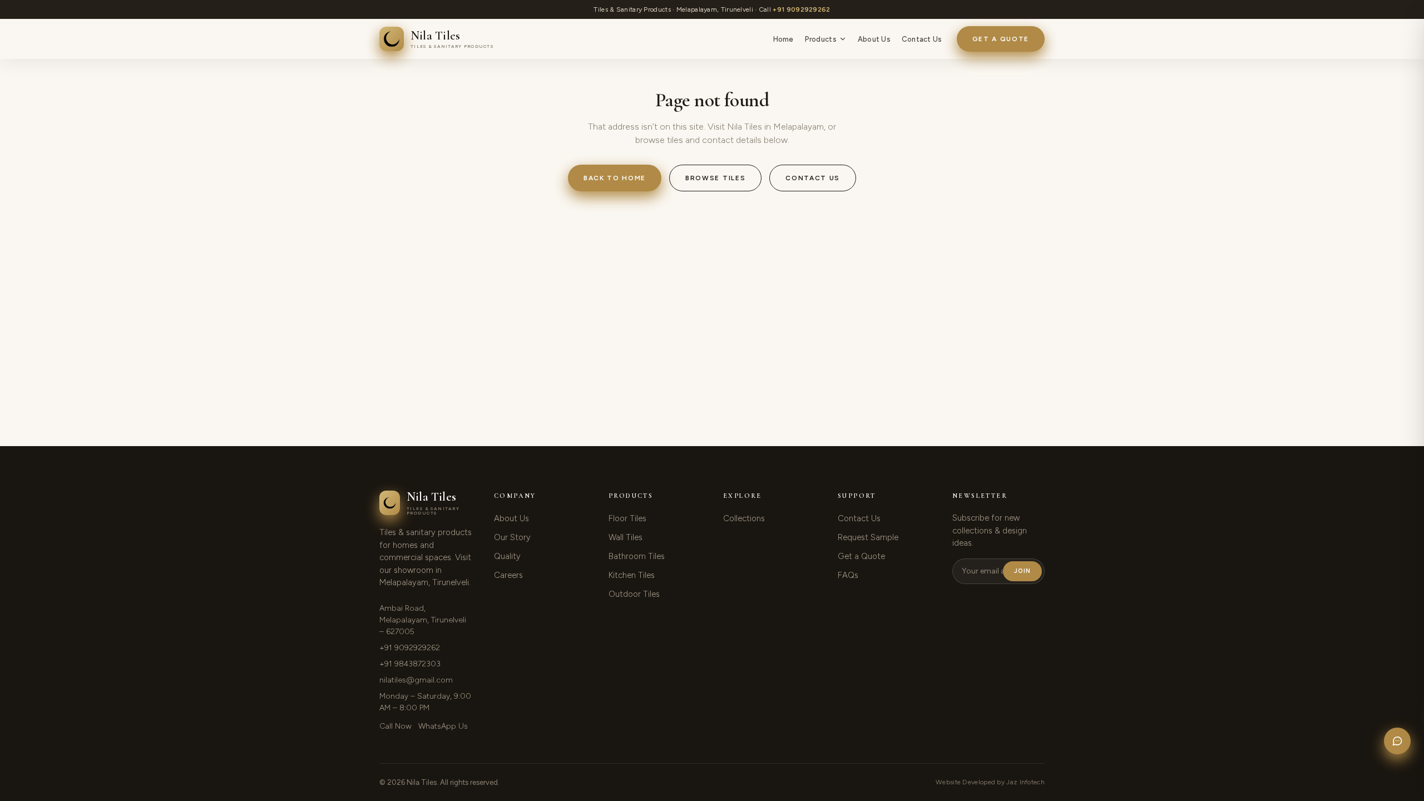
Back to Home (615, 178)
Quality (507, 556)
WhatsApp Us (443, 726)
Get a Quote (1000, 39)
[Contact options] (1397, 741)
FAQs (848, 575)
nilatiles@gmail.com (416, 680)
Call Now (395, 726)
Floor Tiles (627, 518)
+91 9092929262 (801, 9)
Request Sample (868, 537)
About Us (874, 39)
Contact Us (922, 39)
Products (821, 39)
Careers (508, 575)
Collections (744, 518)
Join (1022, 571)
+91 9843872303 (410, 664)
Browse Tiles (715, 178)
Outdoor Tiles (634, 594)
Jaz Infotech (1025, 782)
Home (783, 39)
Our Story (512, 537)
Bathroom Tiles (637, 556)
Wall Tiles (625, 537)
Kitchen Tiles (632, 575)
